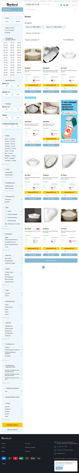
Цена (7, 18)
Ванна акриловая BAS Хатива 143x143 (32, 178)
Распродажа (28, 1)
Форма (7, 269)
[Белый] (6, 211)
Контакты (74, 1)
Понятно (59, 468)
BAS (70, 78)
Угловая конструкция (12, 388)
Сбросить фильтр (12, 429)
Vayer (34, 78)
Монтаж (8, 255)
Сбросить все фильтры (33, 33)
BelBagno (35, 239)
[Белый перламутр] (6, 217)
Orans (34, 132)
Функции (8, 323)
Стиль (7, 169)
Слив (7, 290)
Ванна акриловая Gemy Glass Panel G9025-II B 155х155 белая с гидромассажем (51, 71)
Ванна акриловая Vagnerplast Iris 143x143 (50, 231)
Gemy (52, 78)
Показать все (5, 164)
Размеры (8, 104)
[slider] (3, 25)
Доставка (42, 1)
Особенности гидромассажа (10, 366)
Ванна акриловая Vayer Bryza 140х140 (68, 231)
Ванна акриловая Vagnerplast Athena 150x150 (68, 178)
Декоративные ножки (12, 397)
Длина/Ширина (10, 80)
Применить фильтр (12, 425)
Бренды (36, 1)
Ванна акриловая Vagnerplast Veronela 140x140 (50, 178)
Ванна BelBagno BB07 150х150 (33, 231)
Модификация (10, 183)
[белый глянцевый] (6, 214)
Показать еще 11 (51, 260)
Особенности (9, 344)
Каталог (8, 9)
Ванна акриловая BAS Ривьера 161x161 (69, 71)
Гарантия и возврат (59, 1)
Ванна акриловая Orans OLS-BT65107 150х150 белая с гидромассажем (32, 124)
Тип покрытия (9, 196)
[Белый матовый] (6, 221)
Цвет (7, 207)
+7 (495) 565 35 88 (32, 4)
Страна (7, 403)
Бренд (7, 135)
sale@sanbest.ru (61, 453)
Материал (8, 234)
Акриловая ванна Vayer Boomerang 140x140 (49, 124)
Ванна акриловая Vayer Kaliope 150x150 (33, 71)
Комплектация (10, 301)
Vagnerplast (53, 185)
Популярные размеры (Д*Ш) (10, 38)
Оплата (50, 1)
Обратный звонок (45, 4)
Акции (68, 1)
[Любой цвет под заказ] (6, 224)
